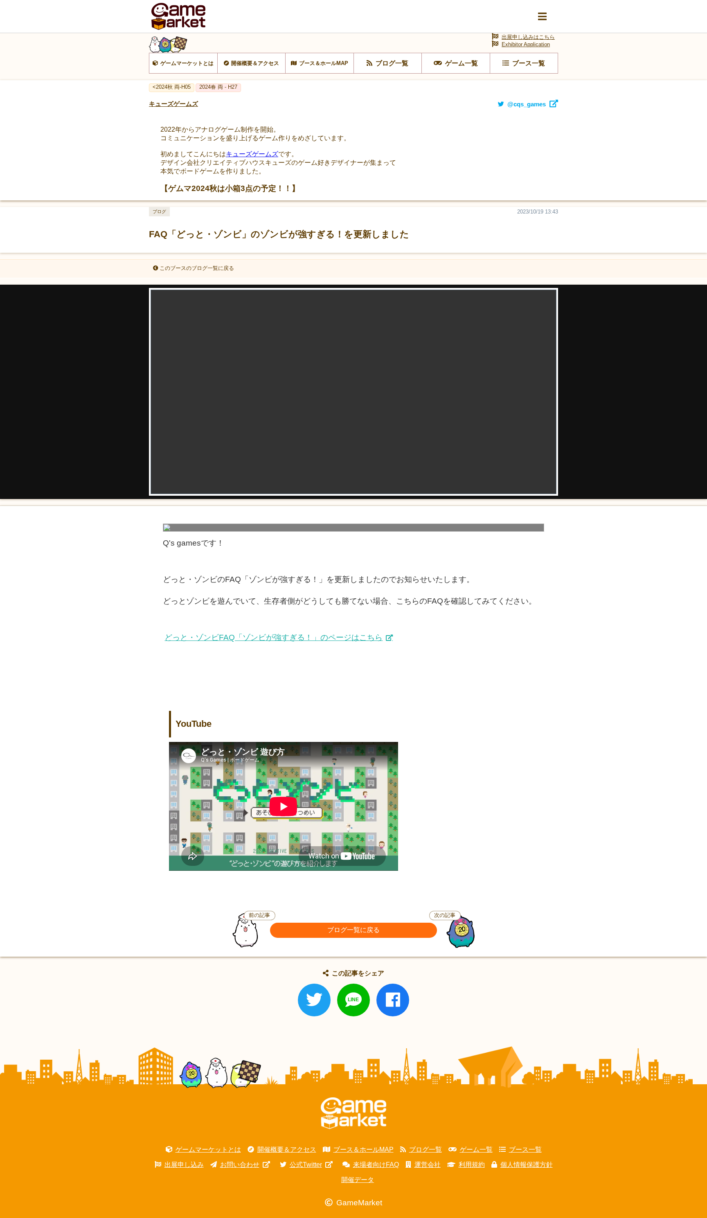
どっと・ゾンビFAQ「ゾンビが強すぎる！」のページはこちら (273, 637)
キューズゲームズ (252, 154)
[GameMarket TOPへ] (353, 1113)
